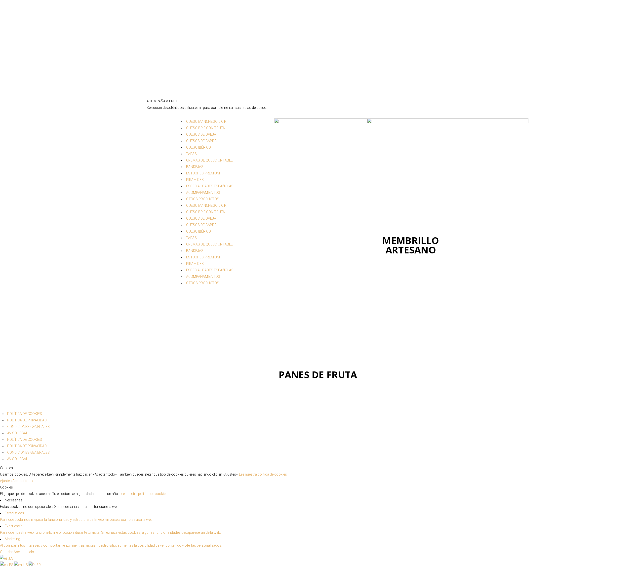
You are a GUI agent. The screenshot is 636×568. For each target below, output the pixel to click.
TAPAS (191, 154)
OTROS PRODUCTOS (202, 199)
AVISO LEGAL (17, 433)
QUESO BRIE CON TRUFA (205, 128)
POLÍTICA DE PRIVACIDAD (27, 420)
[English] (21, 565)
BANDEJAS (194, 167)
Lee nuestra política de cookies (263, 474)
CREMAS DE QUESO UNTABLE (209, 160)
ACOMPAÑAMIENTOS (203, 193)
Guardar (7, 552)
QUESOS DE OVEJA (201, 134)
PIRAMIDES (195, 180)
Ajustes (6, 481)
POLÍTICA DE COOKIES (24, 414)
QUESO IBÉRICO (198, 147)
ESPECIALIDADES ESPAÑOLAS (210, 186)
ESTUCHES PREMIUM (203, 173)
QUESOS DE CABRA (201, 141)
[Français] (35, 565)
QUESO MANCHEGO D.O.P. (206, 121)
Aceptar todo (22, 481)
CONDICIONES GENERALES (28, 427)
